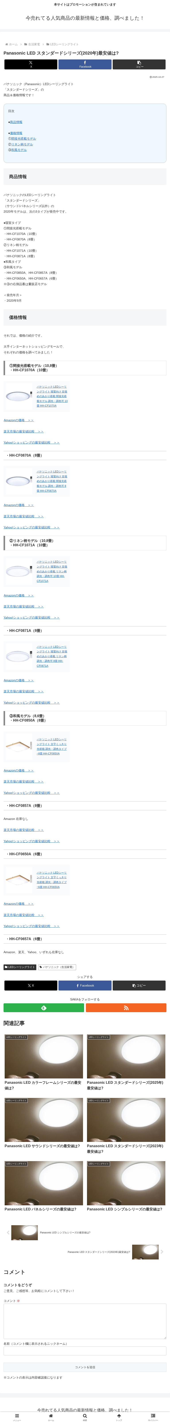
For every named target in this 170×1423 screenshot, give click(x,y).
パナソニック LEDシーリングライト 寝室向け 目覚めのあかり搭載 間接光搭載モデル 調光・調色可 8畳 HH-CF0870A (52, 481)
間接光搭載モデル (23, 138)
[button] (139, 64)
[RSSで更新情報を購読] (126, 1007)
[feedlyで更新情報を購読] (44, 1007)
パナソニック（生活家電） (59, 967)
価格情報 (16, 133)
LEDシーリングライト (21, 967)
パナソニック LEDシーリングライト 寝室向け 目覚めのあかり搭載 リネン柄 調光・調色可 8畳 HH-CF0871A (52, 656)
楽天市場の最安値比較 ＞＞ (24, 431)
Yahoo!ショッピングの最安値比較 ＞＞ (32, 442)
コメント (12, 1301)
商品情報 (16, 122)
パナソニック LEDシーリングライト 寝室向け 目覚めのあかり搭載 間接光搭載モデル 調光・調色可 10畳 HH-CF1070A (52, 396)
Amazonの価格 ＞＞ (19, 420)
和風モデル (19, 150)
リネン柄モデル (22, 144)
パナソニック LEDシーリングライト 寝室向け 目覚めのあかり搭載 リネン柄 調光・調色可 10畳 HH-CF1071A (52, 571)
